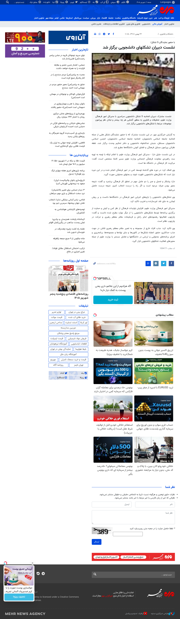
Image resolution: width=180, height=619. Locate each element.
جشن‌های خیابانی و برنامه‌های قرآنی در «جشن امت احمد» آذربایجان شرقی (67, 125)
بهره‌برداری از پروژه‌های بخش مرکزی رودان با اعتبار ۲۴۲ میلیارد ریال (69, 115)
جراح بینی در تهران (77, 312)
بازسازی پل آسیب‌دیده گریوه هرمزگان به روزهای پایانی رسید (67, 134)
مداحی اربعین (56, 322)
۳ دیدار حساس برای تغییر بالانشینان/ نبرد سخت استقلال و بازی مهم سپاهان (67, 191)
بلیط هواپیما (80, 349)
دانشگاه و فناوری (129, 18)
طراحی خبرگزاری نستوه (160, 613)
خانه (172, 18)
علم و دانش (96, 24)
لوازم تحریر (56, 312)
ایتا (53, 2)
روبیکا (62, 2)
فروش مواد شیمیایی (77, 338)
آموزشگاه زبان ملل (68, 354)
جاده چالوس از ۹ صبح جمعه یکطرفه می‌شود (69, 240)
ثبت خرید (113, 300)
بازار (98, 18)
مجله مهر (49, 18)
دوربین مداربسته (68, 328)
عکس (62, 18)
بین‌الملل (77, 18)
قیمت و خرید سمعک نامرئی (73, 359)
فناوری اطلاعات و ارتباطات (113, 24)
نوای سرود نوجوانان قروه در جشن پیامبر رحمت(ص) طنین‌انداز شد (67, 57)
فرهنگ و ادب (163, 18)
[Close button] (32, 563)
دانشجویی (146, 24)
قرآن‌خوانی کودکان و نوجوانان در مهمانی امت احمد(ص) (67, 95)
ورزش (93, 18)
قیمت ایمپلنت (56, 338)
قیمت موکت (56, 317)
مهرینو (53, 359)
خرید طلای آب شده (77, 317)
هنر (155, 18)
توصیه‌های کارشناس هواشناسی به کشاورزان (70, 211)
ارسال (96, 542)
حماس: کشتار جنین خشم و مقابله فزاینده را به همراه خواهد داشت (69, 66)
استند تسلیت (71, 322)
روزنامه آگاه (58, 365)
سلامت (118, 18)
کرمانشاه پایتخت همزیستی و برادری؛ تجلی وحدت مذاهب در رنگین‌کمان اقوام (67, 221)
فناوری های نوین (133, 24)
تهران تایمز (78, 365)
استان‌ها (69, 18)
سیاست (86, 18)
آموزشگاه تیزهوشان (58, 344)
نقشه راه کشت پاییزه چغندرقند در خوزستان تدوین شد (70, 230)
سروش (113, 2)
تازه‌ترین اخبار (80, 50)
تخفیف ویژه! (19, 597)
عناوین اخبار (169, 24)
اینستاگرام (83, 2)
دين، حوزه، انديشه (145, 18)
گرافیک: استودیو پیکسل (134, 613)
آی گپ (102, 2)
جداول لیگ (34, 2)
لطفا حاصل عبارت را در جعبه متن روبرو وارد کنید (152, 528)
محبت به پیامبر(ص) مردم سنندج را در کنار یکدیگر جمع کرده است (68, 76)
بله (94, 2)
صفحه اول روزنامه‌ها (75, 261)
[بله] (38, 573)
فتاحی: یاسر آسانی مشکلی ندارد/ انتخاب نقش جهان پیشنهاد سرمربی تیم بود (67, 201)
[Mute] (142, 301)
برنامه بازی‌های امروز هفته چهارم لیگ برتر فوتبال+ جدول (68, 172)
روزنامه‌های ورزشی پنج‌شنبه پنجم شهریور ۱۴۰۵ (70, 296)
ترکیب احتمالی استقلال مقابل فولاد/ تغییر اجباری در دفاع (68, 250)
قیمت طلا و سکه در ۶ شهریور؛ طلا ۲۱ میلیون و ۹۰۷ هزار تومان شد (68, 162)
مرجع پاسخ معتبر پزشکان (68, 333)
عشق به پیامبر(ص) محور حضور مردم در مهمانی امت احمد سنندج (67, 86)
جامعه (111, 18)
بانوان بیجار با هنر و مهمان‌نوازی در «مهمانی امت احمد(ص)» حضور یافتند (68, 105)
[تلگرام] (43, 573)
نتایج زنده (47, 2)
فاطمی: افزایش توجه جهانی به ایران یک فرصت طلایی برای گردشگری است (67, 144)
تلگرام (123, 2)
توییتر (72, 2)
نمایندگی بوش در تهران (60, 349)
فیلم (56, 18)
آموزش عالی (157, 24)
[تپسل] (95, 278)
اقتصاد (104, 18)
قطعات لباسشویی (79, 344)
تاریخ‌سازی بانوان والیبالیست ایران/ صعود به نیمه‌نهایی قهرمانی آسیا (69, 182)
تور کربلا (83, 322)
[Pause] (138, 301)
